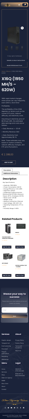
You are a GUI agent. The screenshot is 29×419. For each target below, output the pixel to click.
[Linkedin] (23, 408)
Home (3, 71)
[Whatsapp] (5, 408)
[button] (19, 4)
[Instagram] (17, 408)
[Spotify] (8, 408)
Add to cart (8, 162)
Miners (8, 71)
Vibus (20, 416)
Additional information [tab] (11, 173)
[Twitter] (14, 408)
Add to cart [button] (7, 247)
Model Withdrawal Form (14, 65)
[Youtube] (11, 408)
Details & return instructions (16, 60)
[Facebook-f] (20, 408)
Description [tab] (7, 170)
